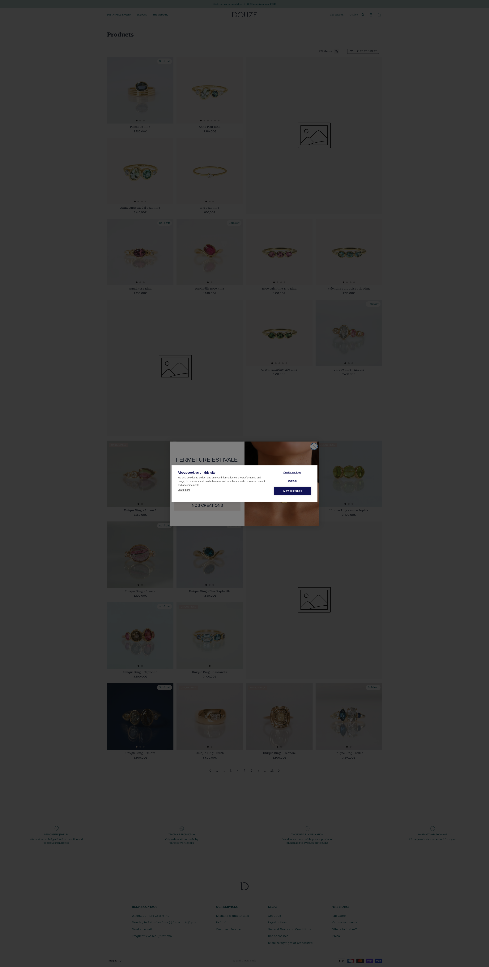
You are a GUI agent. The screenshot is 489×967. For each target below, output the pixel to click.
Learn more (184, 489)
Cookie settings (292, 472)
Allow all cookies (292, 491)
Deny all (292, 480)
